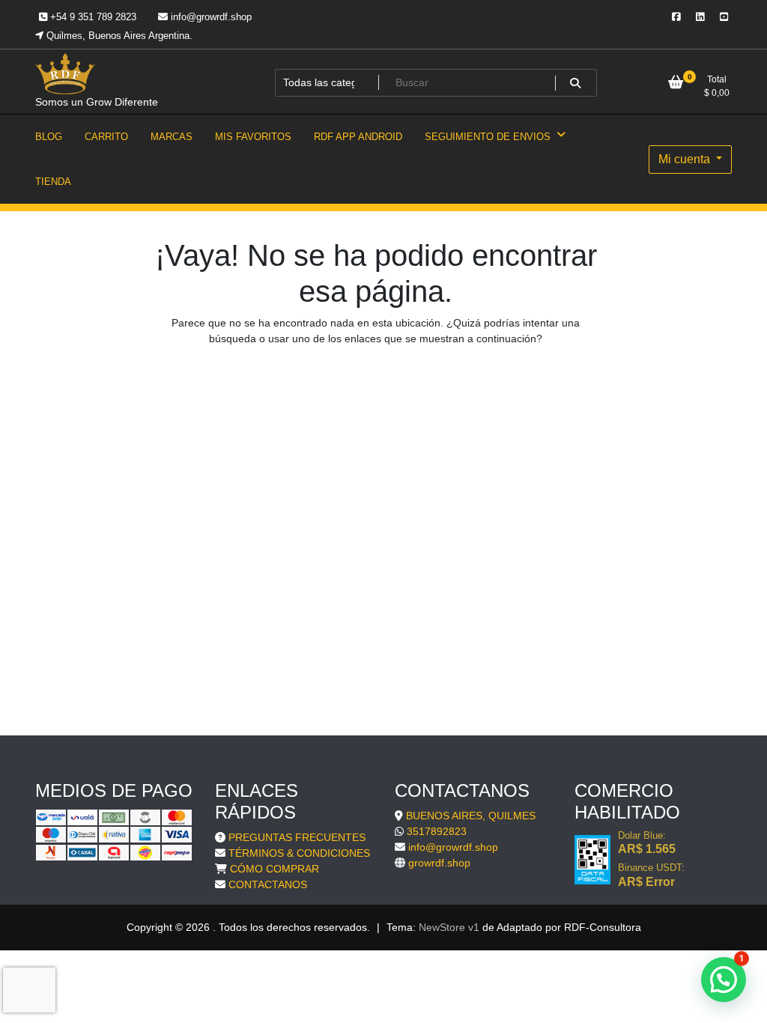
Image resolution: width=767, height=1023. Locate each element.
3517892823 (437, 831)
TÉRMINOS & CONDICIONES (299, 853)
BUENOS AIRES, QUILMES (471, 816)
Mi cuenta (685, 159)
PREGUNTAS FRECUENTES (297, 837)
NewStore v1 (449, 927)
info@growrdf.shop (210, 16)
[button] (723, 979)
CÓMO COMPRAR (274, 869)
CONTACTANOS (267, 884)
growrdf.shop (439, 863)
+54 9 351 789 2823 (91, 16)
